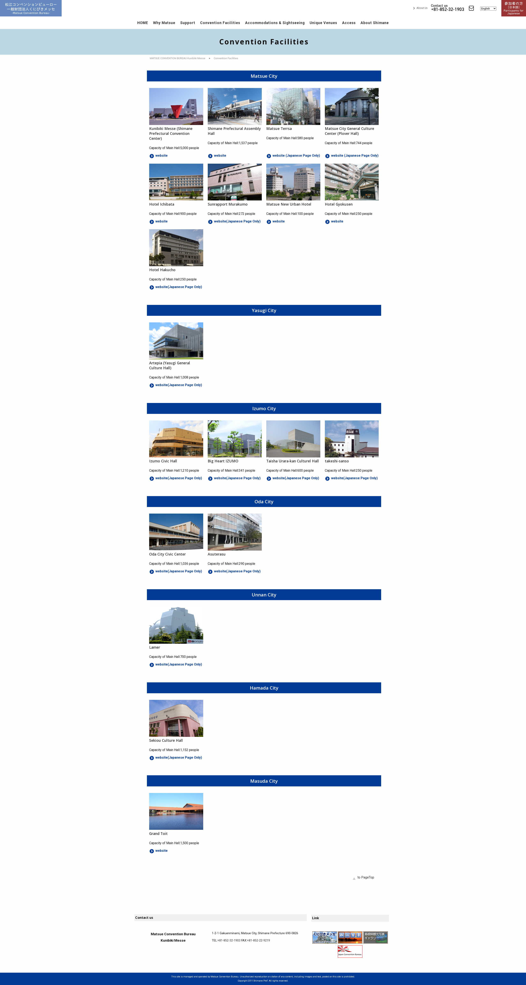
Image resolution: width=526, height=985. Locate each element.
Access (349, 23)
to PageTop (366, 877)
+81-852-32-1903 (228, 940)
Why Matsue (164, 23)
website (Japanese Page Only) (296, 155)
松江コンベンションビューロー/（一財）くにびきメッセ (31, 8)
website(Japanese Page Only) (237, 221)
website (161, 155)
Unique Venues (323, 23)
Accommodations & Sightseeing (275, 23)
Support (187, 23)
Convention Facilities (220, 23)
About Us (420, 7)
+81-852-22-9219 (258, 940)
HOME (142, 23)
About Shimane (375, 23)
